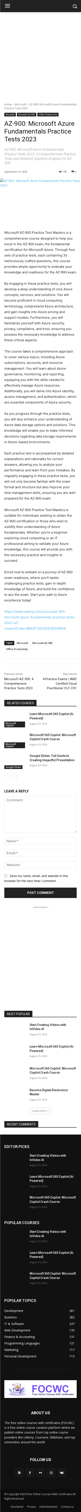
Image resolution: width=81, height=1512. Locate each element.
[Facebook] (30, 1472)
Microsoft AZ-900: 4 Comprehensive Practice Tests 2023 (18, 683)
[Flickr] (40, 1472)
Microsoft (20, 104)
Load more (39, 1111)
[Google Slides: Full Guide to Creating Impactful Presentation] (15, 761)
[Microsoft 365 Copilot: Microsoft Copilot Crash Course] (15, 740)
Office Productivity (48, 114)
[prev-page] (7, 776)
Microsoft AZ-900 (26, 114)
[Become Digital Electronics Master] (15, 1095)
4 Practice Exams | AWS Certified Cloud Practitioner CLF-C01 (60, 683)
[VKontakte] (61, 1472)
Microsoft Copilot (11, 724)
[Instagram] (51, 1472)
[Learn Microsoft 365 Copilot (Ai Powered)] (15, 719)
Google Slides (13, 767)
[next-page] (14, 776)
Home (8, 104)
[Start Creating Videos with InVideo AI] (15, 1030)
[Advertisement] (40, 55)
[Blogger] (19, 1472)
